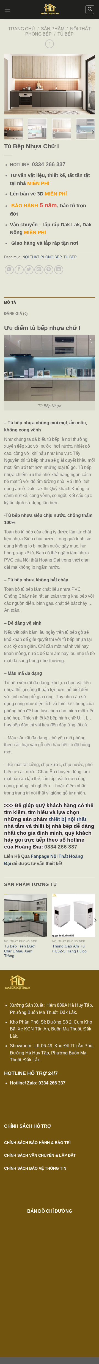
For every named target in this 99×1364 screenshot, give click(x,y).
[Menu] (7, 9)
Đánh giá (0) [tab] (16, 314)
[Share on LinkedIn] (58, 269)
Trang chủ (21, 28)
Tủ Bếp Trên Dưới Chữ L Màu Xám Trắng (19, 951)
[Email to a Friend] (38, 269)
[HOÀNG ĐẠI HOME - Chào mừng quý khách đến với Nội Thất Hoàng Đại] (49, 9)
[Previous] (13, 84)
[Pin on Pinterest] (48, 269)
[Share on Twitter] (29, 269)
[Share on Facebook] (19, 269)
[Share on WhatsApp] (9, 269)
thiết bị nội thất (67, 819)
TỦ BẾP (65, 34)
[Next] (86, 84)
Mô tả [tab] (10, 302)
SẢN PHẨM (52, 28)
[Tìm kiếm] (90, 9)
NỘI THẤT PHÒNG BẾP (42, 257)
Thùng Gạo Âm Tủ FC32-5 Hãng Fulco (69, 948)
